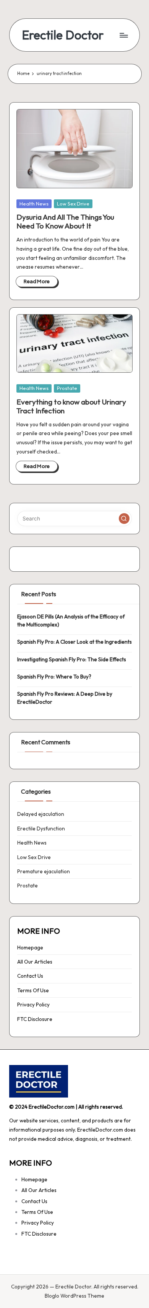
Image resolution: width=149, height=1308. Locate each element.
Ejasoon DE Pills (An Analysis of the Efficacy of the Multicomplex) (71, 620)
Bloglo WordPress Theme (74, 1295)
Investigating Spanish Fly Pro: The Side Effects (71, 659)
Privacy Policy (33, 1004)
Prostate (67, 388)
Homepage (30, 947)
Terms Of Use (33, 990)
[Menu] (123, 35)
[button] (124, 518)
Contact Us (30, 975)
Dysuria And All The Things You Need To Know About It (65, 221)
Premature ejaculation (43, 871)
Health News (34, 204)
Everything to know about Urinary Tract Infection (71, 406)
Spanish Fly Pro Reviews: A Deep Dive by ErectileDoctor (64, 697)
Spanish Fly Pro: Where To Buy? (54, 676)
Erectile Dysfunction (41, 828)
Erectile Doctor (63, 35)
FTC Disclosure (34, 1019)
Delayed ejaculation (40, 814)
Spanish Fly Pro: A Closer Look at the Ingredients (74, 641)
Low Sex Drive (73, 204)
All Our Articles (34, 961)
